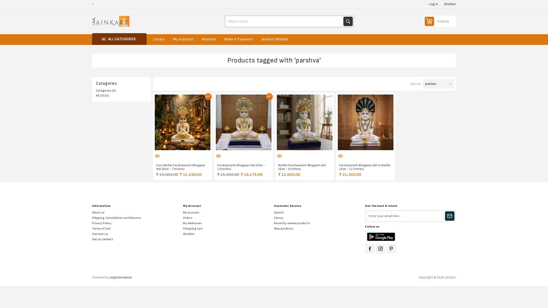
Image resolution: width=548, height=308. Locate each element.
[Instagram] (380, 248)
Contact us (100, 234)
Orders (187, 218)
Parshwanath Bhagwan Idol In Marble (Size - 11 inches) (364, 167)
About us (98, 212)
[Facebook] (370, 248)
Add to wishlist (169, 153)
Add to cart (196, 153)
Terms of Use (101, 228)
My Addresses (192, 223)
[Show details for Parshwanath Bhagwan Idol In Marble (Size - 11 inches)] (365, 122)
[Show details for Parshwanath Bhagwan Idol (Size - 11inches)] (243, 122)
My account (191, 212)
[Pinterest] (391, 248)
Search (348, 21)
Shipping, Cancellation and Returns (116, 218)
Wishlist (189, 234)
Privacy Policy (101, 223)
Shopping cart (193, 228)
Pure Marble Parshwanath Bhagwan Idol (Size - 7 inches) (180, 167)
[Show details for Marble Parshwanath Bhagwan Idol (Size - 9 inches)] (304, 122)
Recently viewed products (292, 223)
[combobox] (284, 21)
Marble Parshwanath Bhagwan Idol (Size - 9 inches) (302, 167)
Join (449, 216)
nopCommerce (121, 277)
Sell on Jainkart (102, 239)
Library (278, 218)
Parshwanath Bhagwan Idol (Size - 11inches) (241, 167)
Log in (433, 4)
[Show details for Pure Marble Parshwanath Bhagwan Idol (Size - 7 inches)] (182, 122)
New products (283, 228)
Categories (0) (106, 90)
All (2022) (102, 95)
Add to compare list (178, 153)
